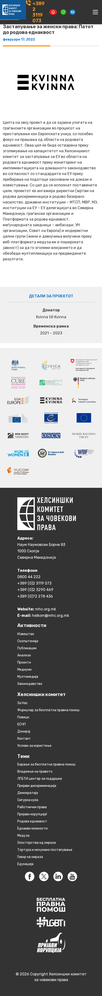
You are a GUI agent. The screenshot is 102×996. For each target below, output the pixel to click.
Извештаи (25, 634)
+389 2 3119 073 (38, 12)
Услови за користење (34, 746)
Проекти (24, 662)
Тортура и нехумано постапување (44, 850)
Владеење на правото (34, 772)
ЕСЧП (21, 724)
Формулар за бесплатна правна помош (48, 710)
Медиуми (24, 670)
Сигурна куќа (27, 800)
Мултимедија (27, 677)
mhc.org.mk (45, 609)
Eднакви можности (32, 828)
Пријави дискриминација (36, 786)
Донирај (23, 731)
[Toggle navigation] (95, 12)
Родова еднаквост (32, 821)
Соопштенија (27, 641)
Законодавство (29, 684)
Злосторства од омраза (36, 843)
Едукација (25, 864)
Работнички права (32, 807)
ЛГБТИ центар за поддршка (39, 779)
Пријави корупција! (32, 814)
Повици (23, 717)
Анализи (24, 655)
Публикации (27, 648)
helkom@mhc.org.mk (50, 615)
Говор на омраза (30, 857)
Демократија (27, 793)
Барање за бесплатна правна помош (46, 764)
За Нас (22, 703)
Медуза (23, 836)
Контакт (24, 739)
